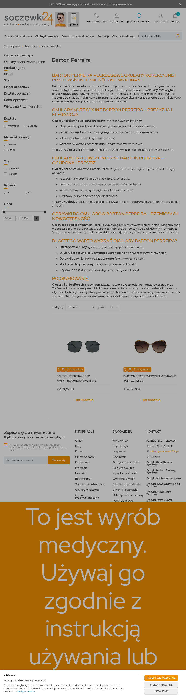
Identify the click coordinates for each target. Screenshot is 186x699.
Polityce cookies (26, 691)
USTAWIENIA (161, 691)
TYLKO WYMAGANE (161, 684)
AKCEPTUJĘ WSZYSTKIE (161, 677)
